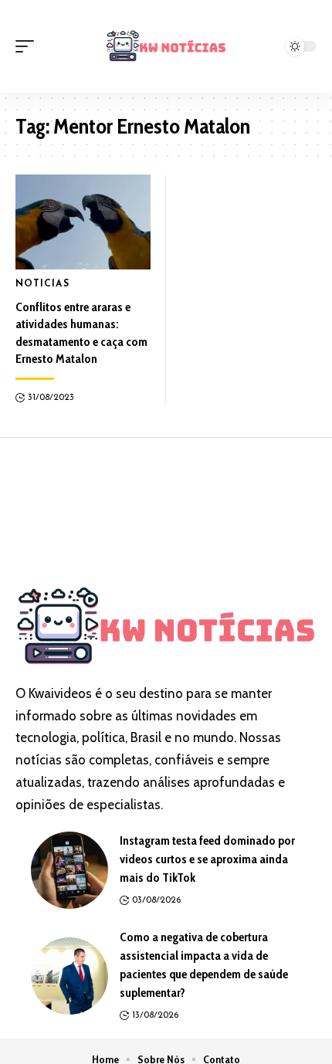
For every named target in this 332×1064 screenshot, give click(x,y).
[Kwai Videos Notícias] (166, 46)
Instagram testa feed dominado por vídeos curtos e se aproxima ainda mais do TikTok (207, 859)
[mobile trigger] (28, 46)
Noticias (42, 284)
